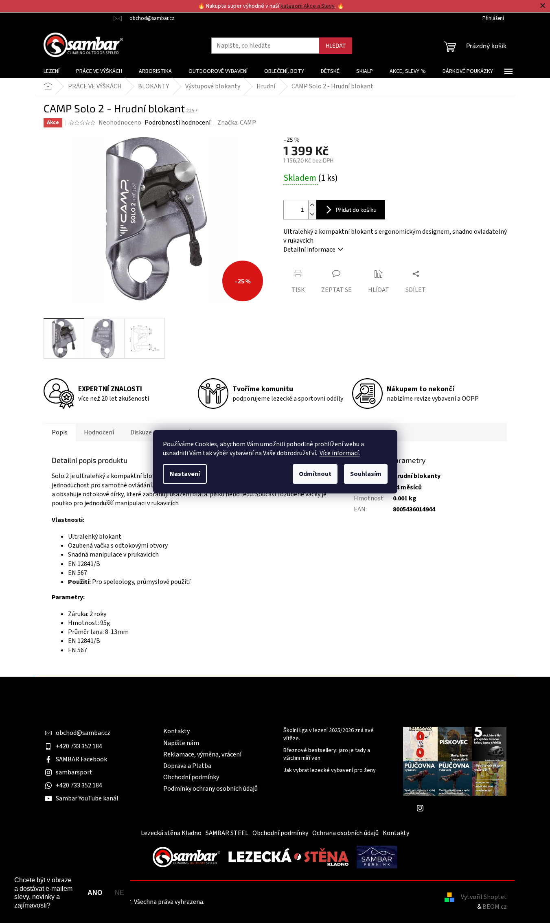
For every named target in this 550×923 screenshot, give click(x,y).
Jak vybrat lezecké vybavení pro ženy (329, 770)
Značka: (236, 122)
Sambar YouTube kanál (87, 798)
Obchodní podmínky (191, 777)
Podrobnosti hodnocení (177, 122)
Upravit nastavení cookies (241, 901)
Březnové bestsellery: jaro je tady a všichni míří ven (326, 754)
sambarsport (74, 772)
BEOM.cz (494, 906)
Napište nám (181, 743)
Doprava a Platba (187, 765)
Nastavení (185, 473)
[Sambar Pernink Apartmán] (377, 856)
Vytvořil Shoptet (484, 896)
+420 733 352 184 (79, 746)
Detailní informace (309, 249)
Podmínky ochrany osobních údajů (210, 788)
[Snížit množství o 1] (312, 214)
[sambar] (186, 856)
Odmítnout (315, 473)
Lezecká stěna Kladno (171, 833)
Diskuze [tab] (141, 432)
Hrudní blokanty (416, 475)
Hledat (336, 45)
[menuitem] (51, 71)
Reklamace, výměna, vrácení (202, 754)
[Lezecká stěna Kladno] (288, 856)
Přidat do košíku (356, 209)
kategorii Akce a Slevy (307, 6)
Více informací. (340, 453)
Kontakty (176, 731)
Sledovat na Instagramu (460, 808)
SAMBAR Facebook (81, 759)
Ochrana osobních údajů (345, 833)
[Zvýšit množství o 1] (312, 205)
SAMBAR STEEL (227, 833)
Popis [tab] (60, 432)
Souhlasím (365, 473)
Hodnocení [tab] (99, 432)
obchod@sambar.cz (83, 732)
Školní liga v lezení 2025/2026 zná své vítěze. (328, 734)
